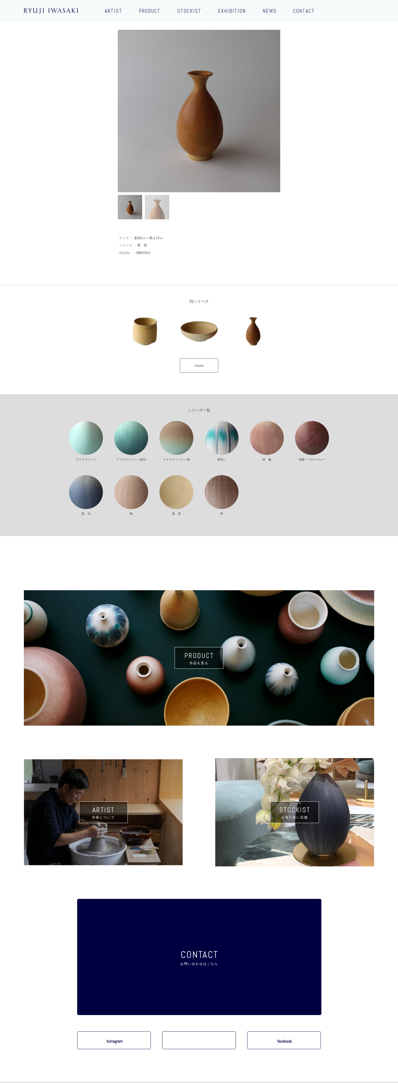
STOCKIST (189, 11)
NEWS (270, 11)
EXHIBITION (232, 11)
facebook (285, 1041)
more (199, 365)
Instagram (115, 1041)
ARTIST (113, 11)
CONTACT (304, 11)
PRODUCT (150, 11)
